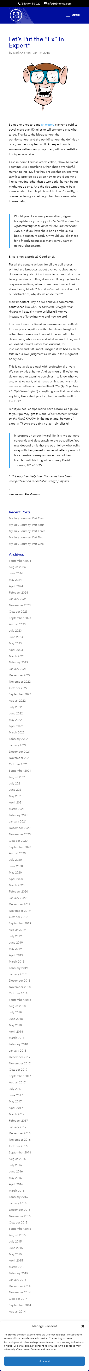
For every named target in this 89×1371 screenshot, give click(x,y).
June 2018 (16, 1019)
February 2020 (18, 891)
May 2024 (15, 580)
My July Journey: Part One (26, 544)
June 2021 (16, 789)
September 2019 (20, 923)
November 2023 (20, 605)
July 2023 (15, 630)
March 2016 (16, 1190)
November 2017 (20, 1063)
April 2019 (16, 955)
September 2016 (20, 1152)
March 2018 (16, 1038)
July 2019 (15, 936)
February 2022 (18, 739)
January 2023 (17, 669)
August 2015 (17, 1235)
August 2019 (17, 930)
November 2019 (20, 911)
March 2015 (16, 1267)
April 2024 (16, 586)
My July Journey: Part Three (27, 531)
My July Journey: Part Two (26, 537)
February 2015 (18, 1273)
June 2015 (16, 1248)
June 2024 (16, 573)
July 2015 (15, 1241)
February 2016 (18, 1197)
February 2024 (18, 592)
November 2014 (20, 1292)
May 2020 (15, 872)
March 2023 (16, 656)
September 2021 (20, 770)
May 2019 (15, 949)
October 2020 (18, 841)
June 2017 (16, 1095)
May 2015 (15, 1254)
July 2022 (15, 707)
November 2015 (20, 1216)
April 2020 (16, 879)
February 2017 (18, 1120)
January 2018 (17, 1050)
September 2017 (20, 1076)
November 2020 (20, 834)
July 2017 (15, 1089)
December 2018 (19, 980)
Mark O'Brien (22, 53)
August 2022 (17, 700)
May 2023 (15, 643)
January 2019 (17, 974)
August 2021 (17, 777)
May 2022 (15, 720)
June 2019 (16, 942)
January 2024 (17, 599)
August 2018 (17, 1006)
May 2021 (15, 796)
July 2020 (15, 860)
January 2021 (17, 821)
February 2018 (18, 1044)
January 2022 (17, 745)
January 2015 (17, 1280)
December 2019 (19, 904)
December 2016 (19, 1133)
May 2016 (15, 1178)
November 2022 (20, 681)
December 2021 (19, 751)
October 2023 (18, 611)
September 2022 (20, 694)
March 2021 (16, 809)
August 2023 (17, 624)
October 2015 (18, 1222)
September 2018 (20, 1000)
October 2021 (18, 764)
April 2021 (16, 802)
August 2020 (17, 853)
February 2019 (18, 968)
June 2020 (16, 866)
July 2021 (15, 783)
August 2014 (17, 1311)
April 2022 (16, 726)
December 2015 (19, 1210)
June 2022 (16, 713)
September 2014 (20, 1305)
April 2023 (16, 650)
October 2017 (18, 1069)
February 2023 (18, 662)
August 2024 (17, 567)
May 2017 (15, 1101)
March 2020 (16, 885)
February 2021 (18, 815)
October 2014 (18, 1299)
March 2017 (16, 1114)
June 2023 (16, 637)
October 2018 (18, 993)
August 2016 (17, 1159)
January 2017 (17, 1127)
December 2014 (19, 1286)
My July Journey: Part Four (26, 525)
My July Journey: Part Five (26, 518)
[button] (83, 1326)
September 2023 (20, 618)
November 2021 (20, 758)
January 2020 (17, 898)
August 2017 (17, 1082)
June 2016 (16, 1171)
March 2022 (16, 732)
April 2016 (16, 1184)
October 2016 (18, 1146)
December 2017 (19, 1057)
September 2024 (20, 561)
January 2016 (17, 1203)
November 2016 (20, 1139)
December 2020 (19, 828)
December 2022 (19, 675)
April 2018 (16, 1031)
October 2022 (18, 688)
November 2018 (20, 987)
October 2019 (18, 917)
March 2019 (16, 961)
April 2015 (16, 1260)
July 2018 (15, 1012)
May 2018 (15, 1025)
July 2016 (15, 1165)
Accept (44, 1361)
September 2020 (20, 847)
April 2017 (16, 1108)
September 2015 (20, 1229)
